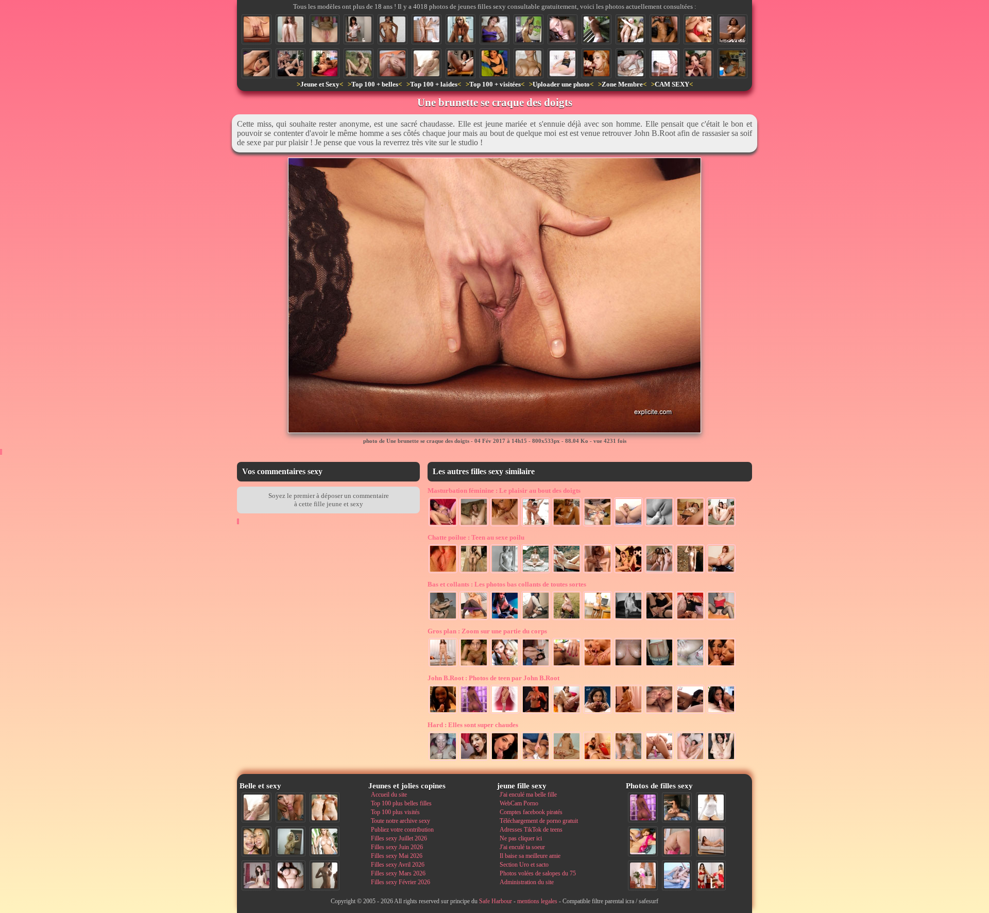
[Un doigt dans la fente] (659, 525)
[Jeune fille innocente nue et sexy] (426, 63)
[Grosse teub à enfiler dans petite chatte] (566, 759)
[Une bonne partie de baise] (643, 841)
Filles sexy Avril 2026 (397, 864)
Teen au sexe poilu (476, 537)
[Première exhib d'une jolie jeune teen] (596, 29)
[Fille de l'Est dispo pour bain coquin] (562, 63)
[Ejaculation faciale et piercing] (721, 665)
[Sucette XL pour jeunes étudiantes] (504, 665)
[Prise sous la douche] (426, 29)
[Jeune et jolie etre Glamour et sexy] (535, 712)
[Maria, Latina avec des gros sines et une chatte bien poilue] (698, 29)
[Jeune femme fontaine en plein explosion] (460, 63)
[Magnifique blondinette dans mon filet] (443, 619)
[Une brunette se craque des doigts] (256, 29)
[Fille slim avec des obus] (324, 875)
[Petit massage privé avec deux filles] (324, 63)
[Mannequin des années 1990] (711, 807)
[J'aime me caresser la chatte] (566, 525)
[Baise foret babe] (473, 665)
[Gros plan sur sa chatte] (324, 29)
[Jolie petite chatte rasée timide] (290, 29)
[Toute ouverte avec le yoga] (535, 572)
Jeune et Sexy (319, 84)
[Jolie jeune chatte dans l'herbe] (358, 63)
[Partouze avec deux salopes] (597, 759)
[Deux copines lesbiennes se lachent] (721, 525)
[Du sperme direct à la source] (628, 759)
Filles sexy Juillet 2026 (399, 838)
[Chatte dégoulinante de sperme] (392, 63)
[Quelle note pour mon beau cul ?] (643, 875)
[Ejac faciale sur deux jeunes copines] (256, 841)
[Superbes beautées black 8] (473, 712)
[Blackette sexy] (392, 29)
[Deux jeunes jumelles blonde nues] (324, 807)
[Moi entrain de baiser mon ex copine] (677, 807)
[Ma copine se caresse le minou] (494, 29)
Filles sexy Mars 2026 (398, 873)
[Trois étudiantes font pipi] (659, 572)
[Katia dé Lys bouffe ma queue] (690, 712)
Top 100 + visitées (495, 84)
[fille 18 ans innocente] (535, 619)
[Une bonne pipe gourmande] (721, 712)
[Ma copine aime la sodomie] (659, 712)
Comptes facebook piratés (531, 812)
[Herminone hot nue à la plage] (690, 572)
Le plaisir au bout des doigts (504, 490)
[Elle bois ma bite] (596, 63)
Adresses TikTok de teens (531, 829)
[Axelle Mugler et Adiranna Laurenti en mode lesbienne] (504, 525)
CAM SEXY (672, 84)
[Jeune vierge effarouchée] (528, 63)
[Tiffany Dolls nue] (256, 63)
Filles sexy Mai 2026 (396, 855)
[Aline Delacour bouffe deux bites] (597, 712)
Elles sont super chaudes (473, 725)
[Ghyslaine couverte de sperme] (473, 759)
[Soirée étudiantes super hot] (732, 63)
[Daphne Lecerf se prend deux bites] (698, 63)
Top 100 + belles (374, 84)
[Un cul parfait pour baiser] (677, 841)
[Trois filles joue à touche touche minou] (535, 525)
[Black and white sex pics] (504, 572)
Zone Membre (622, 84)
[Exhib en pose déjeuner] (473, 619)
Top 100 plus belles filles (401, 803)
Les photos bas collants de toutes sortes (507, 584)
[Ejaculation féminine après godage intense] (721, 759)
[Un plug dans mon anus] (566, 665)
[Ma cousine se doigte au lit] (494, 63)
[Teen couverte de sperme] (664, 29)
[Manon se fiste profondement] (628, 525)
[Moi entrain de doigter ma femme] (690, 525)
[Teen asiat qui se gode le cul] (443, 525)
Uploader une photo (561, 84)
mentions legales (537, 901)
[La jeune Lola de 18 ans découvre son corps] (597, 572)
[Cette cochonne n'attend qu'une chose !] (535, 665)
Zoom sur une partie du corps (487, 631)
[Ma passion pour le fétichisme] (711, 875)
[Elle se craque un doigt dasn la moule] (473, 525)
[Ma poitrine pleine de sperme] (628, 665)
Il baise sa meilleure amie (530, 855)
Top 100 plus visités (395, 812)
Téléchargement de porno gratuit (539, 820)
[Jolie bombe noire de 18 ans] (443, 712)
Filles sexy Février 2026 (400, 882)
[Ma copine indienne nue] (473, 572)
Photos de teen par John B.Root (493, 678)
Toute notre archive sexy (400, 820)
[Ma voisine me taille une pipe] (290, 807)
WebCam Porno (519, 803)
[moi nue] (256, 875)
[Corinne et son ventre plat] (528, 29)
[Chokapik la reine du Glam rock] (504, 619)
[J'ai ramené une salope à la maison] (628, 712)
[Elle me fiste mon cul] (659, 759)
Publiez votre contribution (402, 829)
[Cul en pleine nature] (566, 619)
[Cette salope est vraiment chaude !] (443, 665)
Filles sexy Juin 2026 (397, 847)
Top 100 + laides (433, 84)
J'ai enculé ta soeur (522, 847)
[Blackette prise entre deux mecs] (535, 759)
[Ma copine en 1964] (566, 572)
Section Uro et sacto (524, 864)
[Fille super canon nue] (324, 841)
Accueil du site (389, 794)
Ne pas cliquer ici (521, 838)
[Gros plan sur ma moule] (443, 572)
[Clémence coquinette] (628, 619)
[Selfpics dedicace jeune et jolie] (290, 841)
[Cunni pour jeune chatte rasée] (690, 665)
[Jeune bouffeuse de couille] (562, 29)
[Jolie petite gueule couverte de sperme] (443, 759)
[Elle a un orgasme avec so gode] (597, 525)
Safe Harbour (495, 901)
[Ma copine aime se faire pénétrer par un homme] (690, 759)
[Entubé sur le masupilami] (628, 572)
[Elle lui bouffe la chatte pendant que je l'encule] (597, 665)
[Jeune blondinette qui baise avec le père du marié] (630, 29)
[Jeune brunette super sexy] (358, 29)
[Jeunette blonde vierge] (504, 712)
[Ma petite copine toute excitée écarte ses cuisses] (721, 619)
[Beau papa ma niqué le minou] (630, 63)
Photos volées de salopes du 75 (538, 873)
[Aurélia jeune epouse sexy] (460, 29)
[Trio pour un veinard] (566, 712)
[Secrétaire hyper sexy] (597, 619)
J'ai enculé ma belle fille (528, 794)
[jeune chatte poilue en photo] (732, 29)
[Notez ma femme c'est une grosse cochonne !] (677, 875)
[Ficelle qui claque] (659, 665)
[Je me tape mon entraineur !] (664, 63)
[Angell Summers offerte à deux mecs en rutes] (290, 63)
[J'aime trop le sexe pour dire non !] (711, 841)
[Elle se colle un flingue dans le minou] (659, 619)
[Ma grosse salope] (290, 875)
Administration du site (527, 882)
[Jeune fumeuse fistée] (690, 619)
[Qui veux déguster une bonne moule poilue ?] (721, 572)
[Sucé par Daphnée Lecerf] (504, 759)
